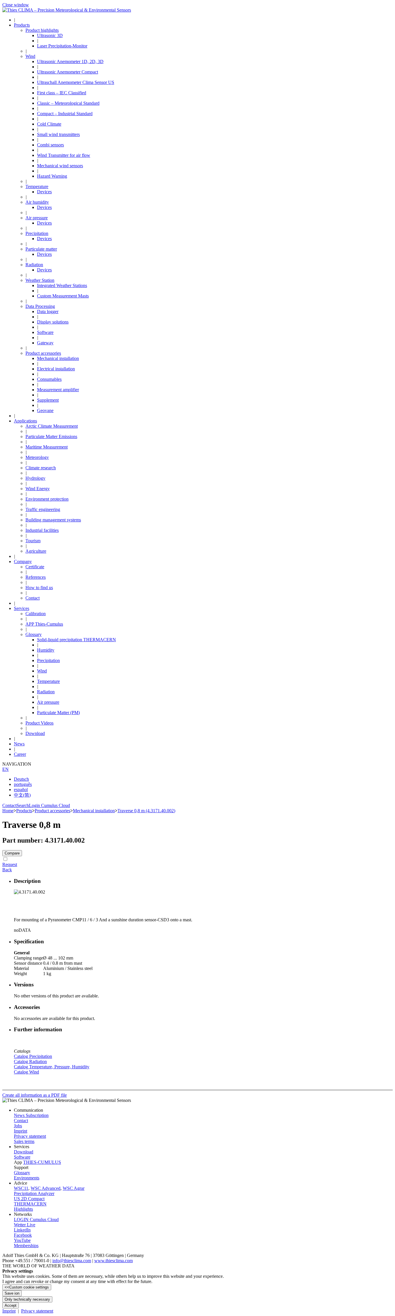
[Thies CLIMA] (66, 10)
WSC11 (21, 1188)
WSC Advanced (45, 1188)
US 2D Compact (29, 1198)
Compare (12, 853)
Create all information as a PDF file (34, 1095)
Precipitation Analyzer (34, 1193)
